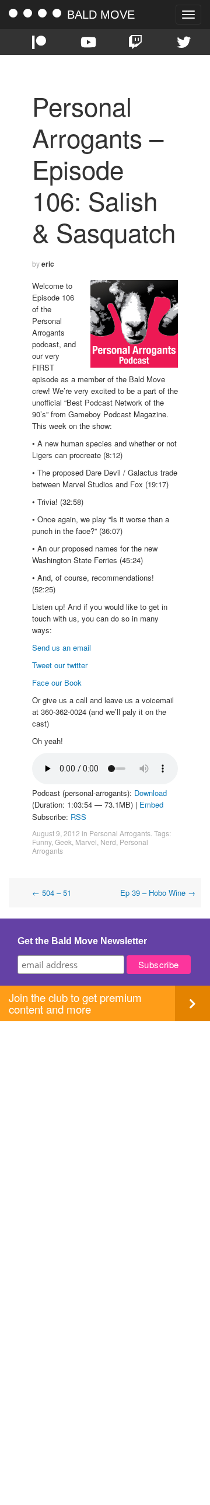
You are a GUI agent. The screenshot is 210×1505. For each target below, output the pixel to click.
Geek (63, 842)
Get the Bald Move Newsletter (82, 941)
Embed (151, 804)
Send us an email (61, 647)
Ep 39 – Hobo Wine (157, 892)
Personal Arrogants (119, 833)
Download (150, 792)
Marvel (86, 842)
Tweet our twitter (60, 665)
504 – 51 (51, 892)
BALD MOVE (101, 14)
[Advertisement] (105, 1126)
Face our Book (57, 682)
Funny (41, 842)
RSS (78, 816)
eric (47, 264)
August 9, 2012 (56, 833)
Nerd (108, 842)
